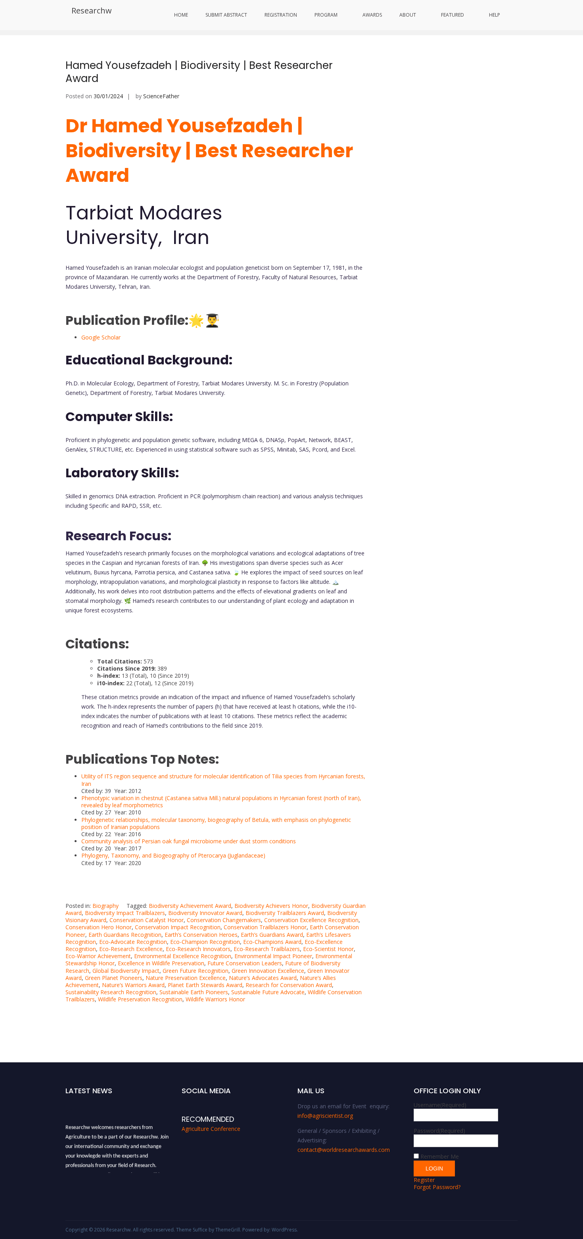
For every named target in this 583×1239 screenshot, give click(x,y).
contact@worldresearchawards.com (343, 1149)
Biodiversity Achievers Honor (271, 905)
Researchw (91, 10)
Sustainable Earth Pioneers (193, 992)
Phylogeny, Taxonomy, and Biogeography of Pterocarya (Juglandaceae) (173, 855)
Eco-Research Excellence (131, 949)
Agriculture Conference (211, 1128)
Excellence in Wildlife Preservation (161, 963)
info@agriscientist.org (325, 1115)
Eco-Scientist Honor (328, 949)
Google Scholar (101, 337)
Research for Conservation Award (288, 985)
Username (440, 1105)
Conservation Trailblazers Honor (265, 927)
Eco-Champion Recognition (205, 941)
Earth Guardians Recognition (124, 934)
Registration (281, 14)
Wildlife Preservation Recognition (140, 999)
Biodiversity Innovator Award (205, 913)
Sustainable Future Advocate (268, 992)
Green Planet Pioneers (113, 978)
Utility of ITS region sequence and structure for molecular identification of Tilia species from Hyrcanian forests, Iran (223, 779)
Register (424, 1180)
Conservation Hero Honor (98, 927)
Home (181, 14)
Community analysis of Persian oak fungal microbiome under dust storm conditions (188, 841)
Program (326, 14)
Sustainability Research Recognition (110, 992)
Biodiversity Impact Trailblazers (125, 913)
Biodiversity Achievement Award (190, 905)
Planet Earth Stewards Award (205, 985)
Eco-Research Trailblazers (267, 949)
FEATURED (452, 14)
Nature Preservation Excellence (186, 978)
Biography (105, 905)
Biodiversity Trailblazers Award (284, 913)
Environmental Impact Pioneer (273, 956)
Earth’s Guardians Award (272, 934)
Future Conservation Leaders (244, 963)
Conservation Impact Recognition (178, 927)
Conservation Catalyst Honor (146, 920)
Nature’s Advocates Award (263, 978)
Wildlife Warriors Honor (215, 999)
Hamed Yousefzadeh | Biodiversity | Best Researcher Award (199, 72)
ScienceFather (161, 96)
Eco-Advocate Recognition (133, 941)
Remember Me (439, 1156)
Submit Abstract (226, 14)
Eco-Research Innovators (198, 949)
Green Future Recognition (195, 970)
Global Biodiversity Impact (125, 970)
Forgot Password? (437, 1187)
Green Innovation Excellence (268, 970)
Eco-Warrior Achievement (98, 956)
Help (494, 14)
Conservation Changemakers (224, 920)
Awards (372, 14)
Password (439, 1130)
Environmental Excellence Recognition (182, 956)
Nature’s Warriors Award (133, 985)
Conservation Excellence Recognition (311, 920)
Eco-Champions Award (272, 941)
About (407, 14)
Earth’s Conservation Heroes (201, 934)
